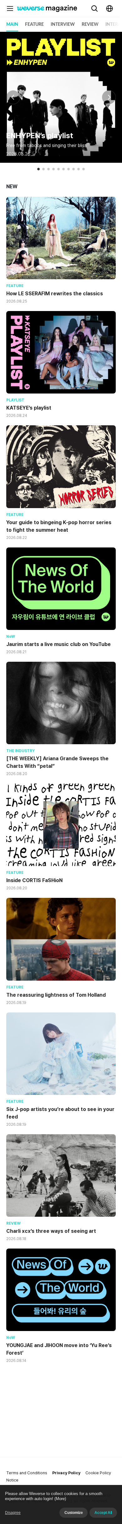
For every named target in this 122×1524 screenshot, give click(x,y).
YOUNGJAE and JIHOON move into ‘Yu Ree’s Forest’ (59, 1349)
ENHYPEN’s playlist (39, 135)
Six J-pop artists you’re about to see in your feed (60, 1113)
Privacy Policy (66, 1472)
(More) (60, 1498)
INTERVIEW (63, 24)
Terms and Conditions (26, 1472)
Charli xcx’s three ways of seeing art (51, 1231)
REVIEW (90, 24)
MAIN (12, 24)
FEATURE (34, 24)
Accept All (103, 1512)
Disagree (13, 1512)
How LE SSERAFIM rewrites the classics (54, 294)
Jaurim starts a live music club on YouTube (58, 644)
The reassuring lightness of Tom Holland (56, 995)
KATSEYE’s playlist (28, 408)
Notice (12, 1480)
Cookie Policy (98, 1472)
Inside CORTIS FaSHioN (34, 880)
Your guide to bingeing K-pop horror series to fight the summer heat (58, 526)
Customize (73, 1512)
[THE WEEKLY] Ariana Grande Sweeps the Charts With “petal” (57, 762)
